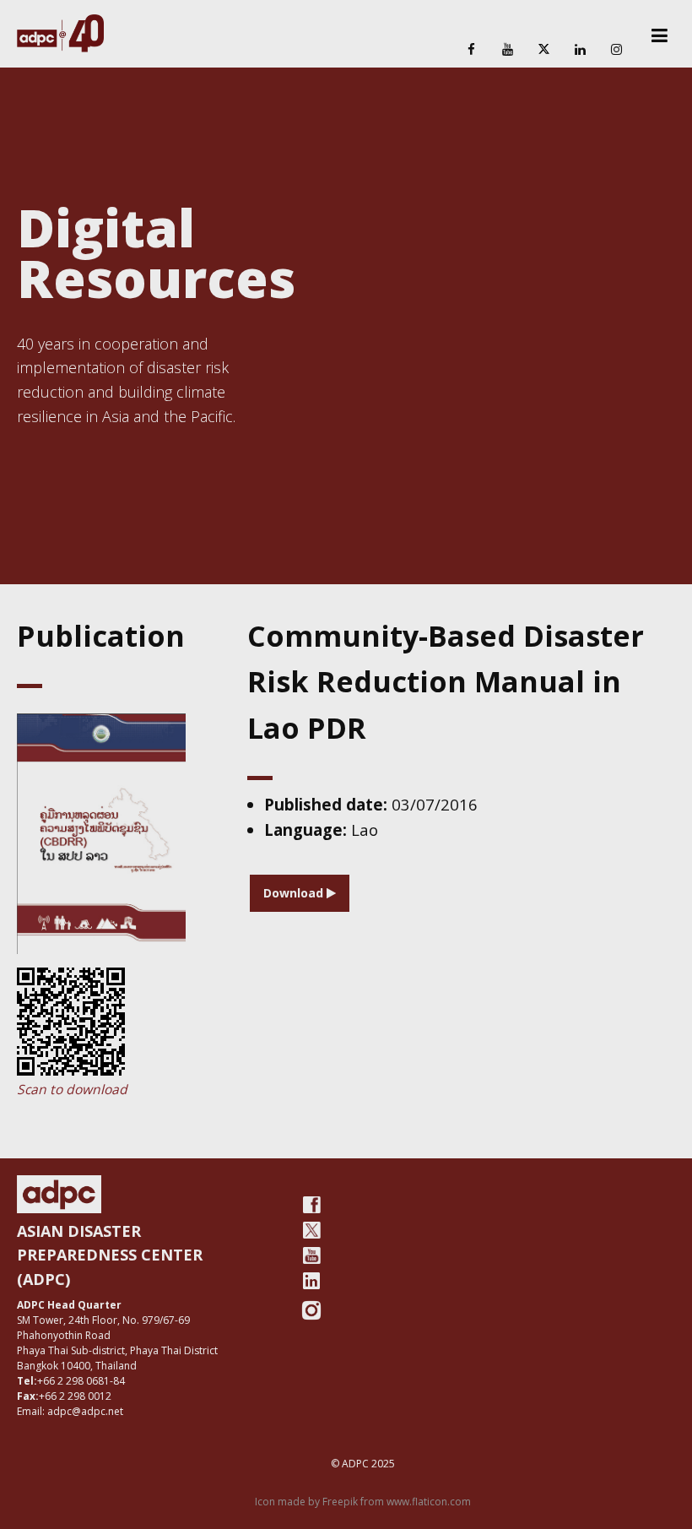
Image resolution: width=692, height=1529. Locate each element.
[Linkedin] (580, 50)
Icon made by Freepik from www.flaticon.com (363, 1501)
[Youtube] (311, 1255)
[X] (543, 50)
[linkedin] (311, 1280)
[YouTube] (507, 50)
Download (295, 893)
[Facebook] (470, 50)
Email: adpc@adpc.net (70, 1411)
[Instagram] (616, 50)
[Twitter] (311, 1230)
